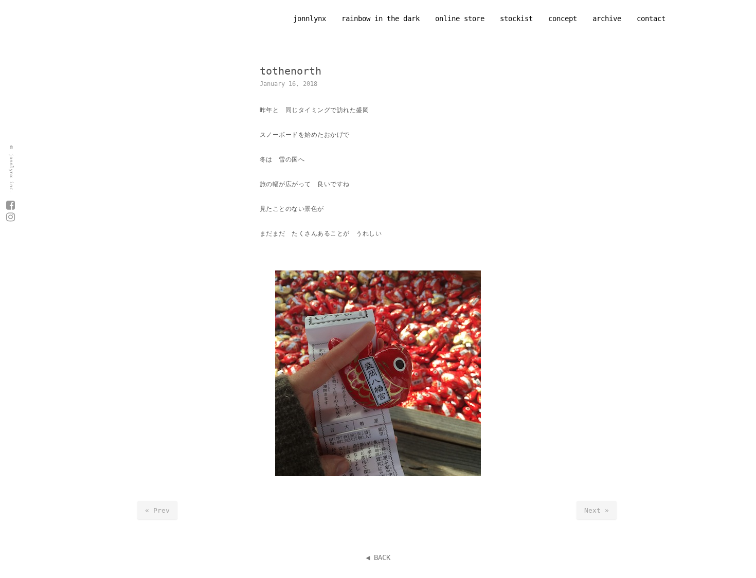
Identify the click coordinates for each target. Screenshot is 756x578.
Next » (596, 510)
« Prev (157, 510)
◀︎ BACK (378, 557)
